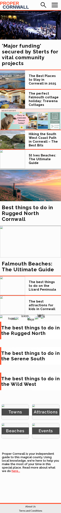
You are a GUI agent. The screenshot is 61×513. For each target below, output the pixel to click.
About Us (30, 506)
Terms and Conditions (30, 510)
